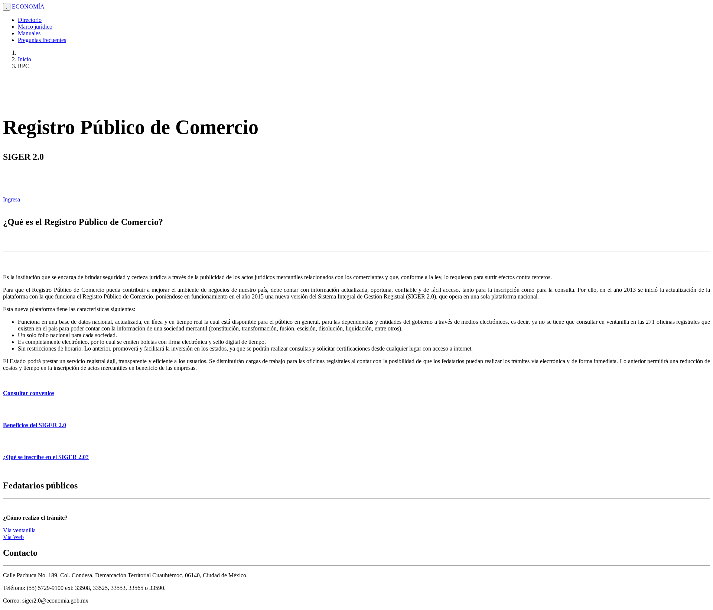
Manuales (29, 33)
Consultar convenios (28, 393)
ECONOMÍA (28, 6)
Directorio (30, 20)
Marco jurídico (35, 26)
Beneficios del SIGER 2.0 (34, 425)
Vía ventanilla (19, 530)
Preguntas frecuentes (42, 40)
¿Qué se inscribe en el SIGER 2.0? (46, 457)
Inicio (24, 59)
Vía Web (13, 537)
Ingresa (11, 199)
